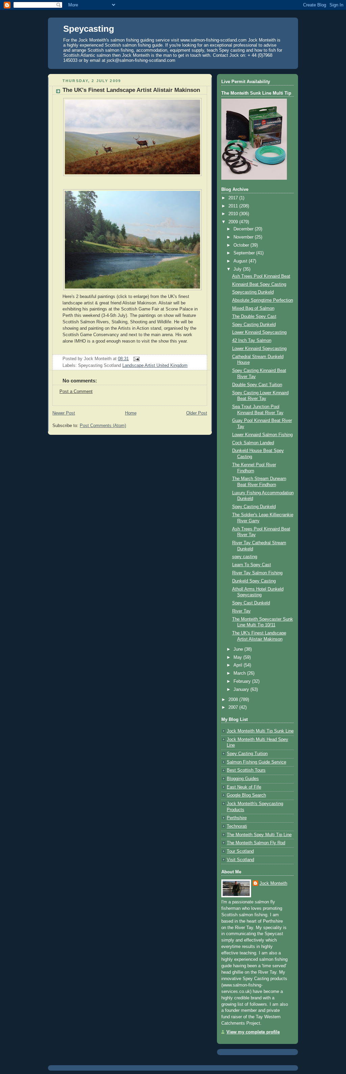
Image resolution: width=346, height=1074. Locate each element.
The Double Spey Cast (254, 316)
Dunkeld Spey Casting (254, 581)
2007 (233, 707)
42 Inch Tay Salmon (251, 340)
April (238, 665)
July (238, 269)
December (244, 229)
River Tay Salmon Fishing (257, 573)
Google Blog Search (246, 795)
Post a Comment (76, 391)
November (244, 237)
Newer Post (63, 413)
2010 (233, 213)
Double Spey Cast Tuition (257, 384)
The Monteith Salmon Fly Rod (256, 843)
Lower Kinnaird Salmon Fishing (262, 434)
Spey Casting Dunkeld (254, 324)
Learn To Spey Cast (251, 565)
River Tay (241, 611)
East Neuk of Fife (244, 787)
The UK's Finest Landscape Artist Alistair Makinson (131, 90)
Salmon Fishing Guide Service (256, 762)
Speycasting (88, 29)
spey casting (244, 556)
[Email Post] (135, 358)
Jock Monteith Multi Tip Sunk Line (260, 731)
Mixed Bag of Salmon (253, 308)
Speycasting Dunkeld (253, 292)
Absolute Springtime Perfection (262, 300)
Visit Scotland (240, 859)
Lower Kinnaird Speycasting (259, 332)
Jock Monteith (273, 883)
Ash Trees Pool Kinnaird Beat (261, 276)
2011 (233, 206)
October (241, 245)
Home (131, 413)
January (241, 689)
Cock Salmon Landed (253, 443)
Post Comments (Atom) (103, 425)
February (242, 681)
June (238, 649)
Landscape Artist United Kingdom (155, 365)
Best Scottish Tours (246, 770)
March (240, 673)
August (241, 261)
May (238, 657)
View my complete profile (253, 1032)
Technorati (237, 826)
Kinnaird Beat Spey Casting (259, 284)
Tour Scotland (240, 851)
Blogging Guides (243, 778)
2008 (233, 699)
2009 (233, 222)
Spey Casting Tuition (247, 753)
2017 (233, 198)
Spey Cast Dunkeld (251, 603)
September (244, 253)
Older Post (196, 413)
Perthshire (237, 818)
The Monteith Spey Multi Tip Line (259, 834)
